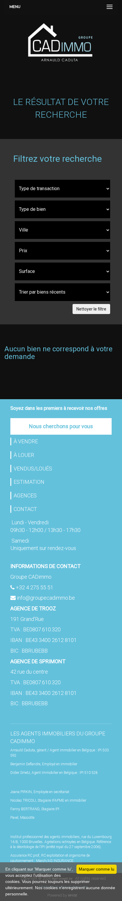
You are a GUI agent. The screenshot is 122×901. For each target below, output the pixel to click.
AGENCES (25, 495)
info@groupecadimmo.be (46, 598)
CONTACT (25, 509)
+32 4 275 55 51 (34, 587)
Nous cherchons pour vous (61, 426)
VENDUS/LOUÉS (33, 468)
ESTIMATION (29, 482)
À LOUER (24, 455)
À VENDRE (26, 441)
